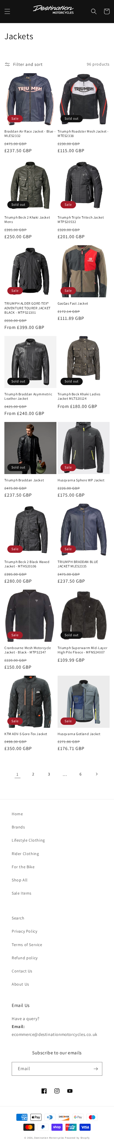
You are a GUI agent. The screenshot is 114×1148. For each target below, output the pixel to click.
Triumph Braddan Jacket (24, 480)
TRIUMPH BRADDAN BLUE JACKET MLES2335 (78, 564)
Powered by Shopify (77, 1137)
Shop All (20, 880)
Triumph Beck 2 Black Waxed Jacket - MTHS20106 (27, 564)
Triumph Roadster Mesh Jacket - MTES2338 (83, 133)
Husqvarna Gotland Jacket (79, 734)
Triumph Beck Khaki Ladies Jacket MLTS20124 (79, 396)
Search (18, 918)
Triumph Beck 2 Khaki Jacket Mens (27, 219)
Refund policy (25, 957)
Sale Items (22, 893)
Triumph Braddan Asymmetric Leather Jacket (28, 396)
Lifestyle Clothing (28, 840)
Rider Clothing (25, 853)
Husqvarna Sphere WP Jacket (81, 480)
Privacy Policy (24, 931)
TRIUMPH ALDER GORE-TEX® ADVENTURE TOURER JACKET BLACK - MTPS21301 (27, 308)
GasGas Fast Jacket (73, 303)
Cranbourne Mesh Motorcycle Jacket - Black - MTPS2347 (27, 650)
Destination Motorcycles (49, 1137)
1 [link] (17, 774)
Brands (18, 827)
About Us (20, 984)
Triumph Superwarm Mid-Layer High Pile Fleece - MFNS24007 (82, 650)
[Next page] (96, 774)
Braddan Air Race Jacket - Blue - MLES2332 (30, 133)
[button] (7, 11)
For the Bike (23, 866)
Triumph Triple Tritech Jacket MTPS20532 (81, 219)
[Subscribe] (95, 1069)
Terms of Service (27, 944)
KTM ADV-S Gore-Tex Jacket (25, 734)
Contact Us (22, 971)
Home (17, 813)
